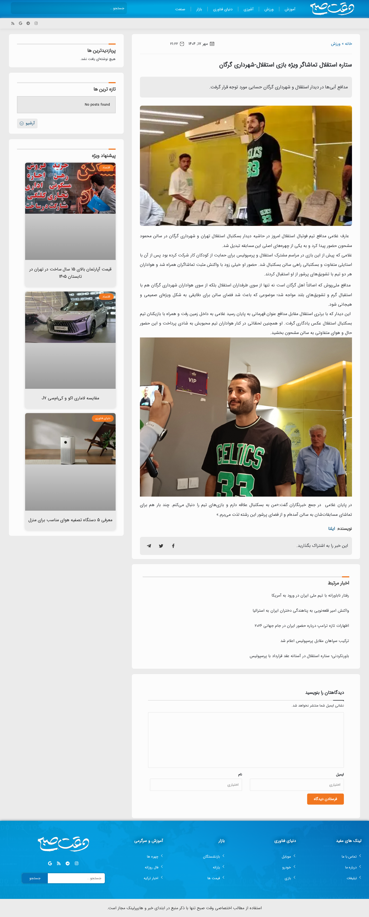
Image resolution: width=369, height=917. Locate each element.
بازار (199, 9)
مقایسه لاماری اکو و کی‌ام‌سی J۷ (70, 398)
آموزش (290, 9)
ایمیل (340, 774)
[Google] (21, 23)
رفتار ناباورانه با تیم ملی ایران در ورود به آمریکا (310, 595)
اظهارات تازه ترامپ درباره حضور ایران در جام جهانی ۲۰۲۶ (302, 626)
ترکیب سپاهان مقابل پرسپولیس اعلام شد (314, 641)
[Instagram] (36, 23)
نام (240, 774)
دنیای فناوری (223, 9)
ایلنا (331, 528)
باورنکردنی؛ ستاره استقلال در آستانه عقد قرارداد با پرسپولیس (299, 656)
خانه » (347, 44)
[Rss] (13, 23)
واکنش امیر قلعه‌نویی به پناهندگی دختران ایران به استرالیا (301, 610)
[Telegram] (28, 23)
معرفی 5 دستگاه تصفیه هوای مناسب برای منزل (70, 520)
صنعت (180, 9)
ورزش (269, 9)
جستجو (35, 878)
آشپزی (248, 9)
